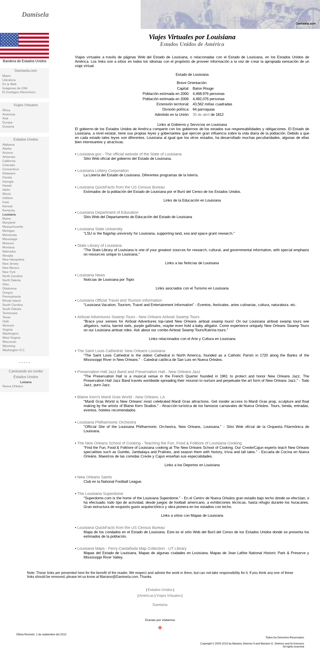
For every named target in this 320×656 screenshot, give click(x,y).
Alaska (7, 148)
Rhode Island (11, 300)
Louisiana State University (100, 229)
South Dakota (11, 309)
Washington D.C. (13, 350)
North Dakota (11, 280)
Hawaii (7, 185)
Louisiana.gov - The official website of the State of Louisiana (129, 154)
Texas (6, 317)
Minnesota (9, 235)
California (8, 161)
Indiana (7, 198)
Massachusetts (12, 226)
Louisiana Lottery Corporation (103, 170)
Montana (8, 247)
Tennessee (9, 313)
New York (8, 272)
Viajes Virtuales (25, 105)
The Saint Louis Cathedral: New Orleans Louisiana (121, 351)
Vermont (8, 325)
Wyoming (8, 346)
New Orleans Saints (94, 477)
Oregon (7, 292)
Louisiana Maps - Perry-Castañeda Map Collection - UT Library (132, 548)
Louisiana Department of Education (107, 212)
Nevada (7, 255)
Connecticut (10, 169)
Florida (7, 177)
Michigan (8, 230)
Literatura (9, 80)
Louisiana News (91, 275)
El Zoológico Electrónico (18, 92)
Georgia (7, 181)
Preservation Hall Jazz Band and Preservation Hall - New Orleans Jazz (138, 372)
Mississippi (9, 239)
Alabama (8, 144)
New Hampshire (13, 259)
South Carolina (12, 304)
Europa (7, 122)
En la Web (9, 84)
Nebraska (9, 251)
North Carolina (12, 276)
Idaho (6, 189)
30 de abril (201, 115)
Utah (5, 321)
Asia (5, 118)
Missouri (8, 243)
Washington (10, 333)
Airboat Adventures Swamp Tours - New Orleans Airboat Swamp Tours (138, 317)
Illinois (6, 193)
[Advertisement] (24, 465)
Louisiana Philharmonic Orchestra (106, 422)
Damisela (35, 14)
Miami (6, 75)
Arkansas (8, 156)
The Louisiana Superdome (100, 493)
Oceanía (8, 126)
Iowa (5, 202)
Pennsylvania (11, 296)
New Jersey (10, 263)
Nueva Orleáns (12, 386)
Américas (8, 114)
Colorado (8, 165)
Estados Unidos (25, 139)
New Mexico (10, 267)
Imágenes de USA (14, 88)
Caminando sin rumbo (26, 371)
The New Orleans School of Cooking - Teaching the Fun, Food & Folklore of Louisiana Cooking (159, 443)
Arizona (7, 152)
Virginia (7, 329)
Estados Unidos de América (192, 44)
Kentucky (8, 210)
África (6, 110)
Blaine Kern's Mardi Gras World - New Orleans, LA (121, 397)
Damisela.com (26, 70)
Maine (6, 218)
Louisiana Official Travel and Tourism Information (119, 300)
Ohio (5, 284)
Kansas (7, 206)
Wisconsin (9, 341)
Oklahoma (9, 288)
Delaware (8, 173)
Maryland (8, 222)
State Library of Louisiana (99, 245)
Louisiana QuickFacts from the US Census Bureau (121, 187)
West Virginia (11, 337)
